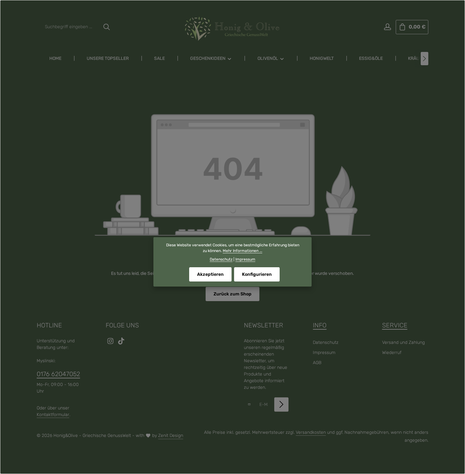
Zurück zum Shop (232, 294)
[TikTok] (121, 343)
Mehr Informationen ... (242, 251)
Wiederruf (391, 352)
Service (394, 325)
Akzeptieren (210, 274)
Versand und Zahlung (403, 342)
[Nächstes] (424, 58)
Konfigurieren (257, 274)
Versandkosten (311, 432)
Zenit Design (170, 435)
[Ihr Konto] (387, 27)
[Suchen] (106, 27)
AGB (317, 362)
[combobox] (70, 27)
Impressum (324, 352)
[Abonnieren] (281, 404)
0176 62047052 (58, 374)
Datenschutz (325, 342)
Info (319, 325)
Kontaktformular (53, 414)
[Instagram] (111, 343)
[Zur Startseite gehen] (232, 29)
